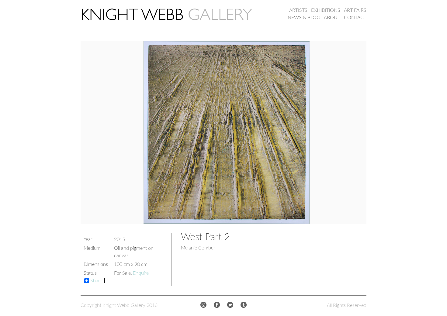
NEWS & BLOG (304, 17)
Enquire (141, 273)
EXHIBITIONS (325, 10)
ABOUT (332, 17)
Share (96, 280)
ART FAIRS (355, 10)
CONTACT (355, 17)
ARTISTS (298, 10)
